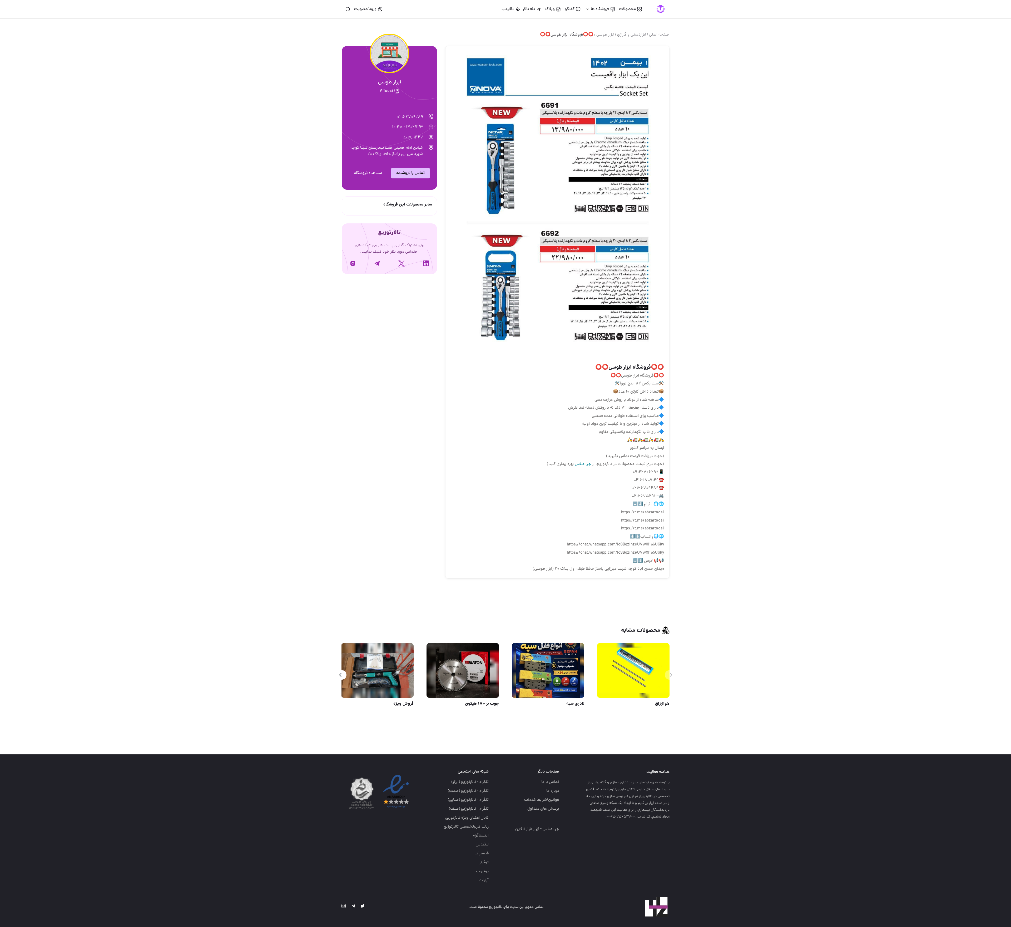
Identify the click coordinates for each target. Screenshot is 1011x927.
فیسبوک (482, 853)
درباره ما (552, 791)
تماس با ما (550, 782)
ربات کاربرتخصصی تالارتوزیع (466, 827)
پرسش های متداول (543, 809)
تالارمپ (509, 9)
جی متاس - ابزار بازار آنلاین (537, 829)
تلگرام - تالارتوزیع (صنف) (469, 809)
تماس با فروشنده (410, 173)
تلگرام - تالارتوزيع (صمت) (468, 791)
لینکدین (482, 844)
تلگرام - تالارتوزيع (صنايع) (468, 800)
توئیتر (484, 862)
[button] (341, 675)
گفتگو (569, 9)
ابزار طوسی (605, 35)
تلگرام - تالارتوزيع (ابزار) (470, 782)
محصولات (627, 9)
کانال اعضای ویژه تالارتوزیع (467, 818)
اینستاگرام (481, 836)
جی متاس (583, 464)
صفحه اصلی (659, 35)
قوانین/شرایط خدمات (541, 800)
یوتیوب (482, 871)
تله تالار (529, 9)
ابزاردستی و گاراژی (631, 35)
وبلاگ (550, 9)
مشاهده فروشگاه (368, 173)
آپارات (484, 880)
